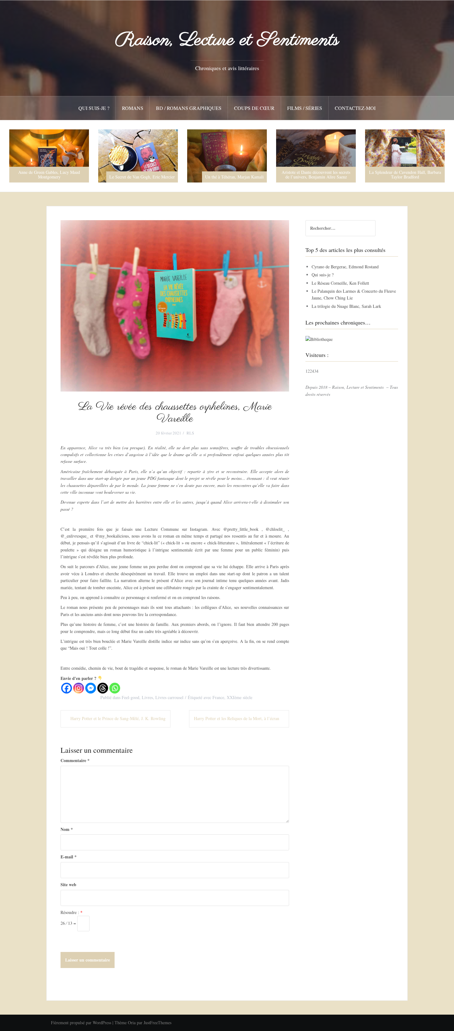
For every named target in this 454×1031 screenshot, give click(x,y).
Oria (132, 1022)
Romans (132, 108)
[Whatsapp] (114, 688)
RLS (190, 433)
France (218, 697)
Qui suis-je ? (93, 108)
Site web (68, 884)
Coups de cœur (254, 108)
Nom (67, 829)
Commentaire (75, 760)
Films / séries (304, 108)
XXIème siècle (239, 697)
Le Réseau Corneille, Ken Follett (340, 283)
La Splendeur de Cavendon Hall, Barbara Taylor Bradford (316, 174)
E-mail (69, 856)
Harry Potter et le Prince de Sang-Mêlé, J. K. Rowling (118, 718)
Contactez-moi (355, 108)
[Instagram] (78, 688)
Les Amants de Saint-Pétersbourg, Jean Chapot (405, 174)
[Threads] (102, 688)
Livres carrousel (169, 697)
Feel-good (130, 697)
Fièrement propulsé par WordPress (81, 1022)
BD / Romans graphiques (188, 108)
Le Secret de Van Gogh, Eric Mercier (53, 177)
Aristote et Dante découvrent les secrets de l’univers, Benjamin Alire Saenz (227, 174)
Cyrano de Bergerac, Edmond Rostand (345, 267)
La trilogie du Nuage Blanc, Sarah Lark (346, 306)
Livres (147, 697)
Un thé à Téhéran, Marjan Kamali (145, 177)
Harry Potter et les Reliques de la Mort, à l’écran (236, 718)
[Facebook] (66, 688)
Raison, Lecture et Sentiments (227, 40)
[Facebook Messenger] (90, 688)
